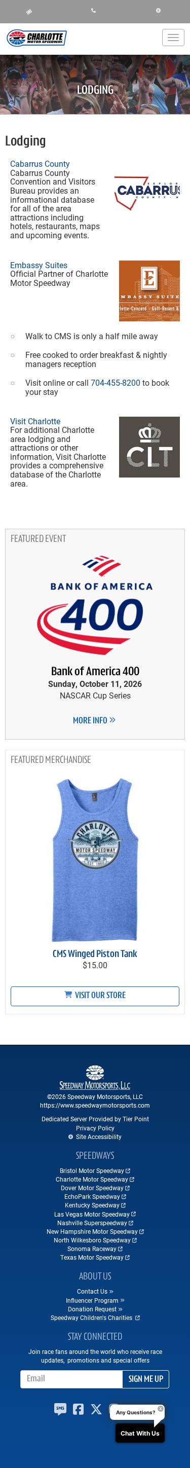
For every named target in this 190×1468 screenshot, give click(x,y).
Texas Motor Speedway (92, 1257)
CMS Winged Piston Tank (95, 954)
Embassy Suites (38, 265)
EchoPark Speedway (92, 1196)
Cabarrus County (40, 163)
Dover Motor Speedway (92, 1188)
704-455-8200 (115, 382)
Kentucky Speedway (92, 1205)
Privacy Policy (95, 1128)
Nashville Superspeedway (92, 1223)
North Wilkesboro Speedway (92, 1240)
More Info (91, 721)
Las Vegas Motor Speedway (92, 1214)
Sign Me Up (146, 1379)
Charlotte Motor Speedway (92, 1179)
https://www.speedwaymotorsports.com (95, 1105)
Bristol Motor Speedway (92, 1170)
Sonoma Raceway (92, 1248)
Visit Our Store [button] (99, 996)
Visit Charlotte (35, 421)
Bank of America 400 (95, 672)
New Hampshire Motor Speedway (92, 1231)
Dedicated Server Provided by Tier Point (95, 1119)
